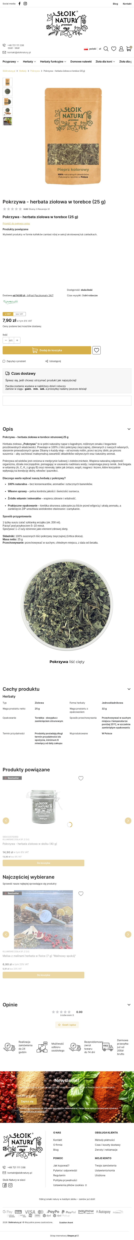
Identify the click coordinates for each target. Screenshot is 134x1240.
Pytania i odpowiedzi (65, 1170)
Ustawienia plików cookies (68, 1185)
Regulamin (35, 1108)
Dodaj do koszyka (51, 350)
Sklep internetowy (63, 1235)
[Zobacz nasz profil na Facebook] (19, 3)
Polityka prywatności (65, 1180)
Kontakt (57, 1139)
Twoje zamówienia (105, 1165)
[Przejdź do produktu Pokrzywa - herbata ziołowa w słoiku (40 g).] (43, 804)
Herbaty (22, 71)
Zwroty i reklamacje (106, 1149)
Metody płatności (105, 1139)
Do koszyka (43, 863)
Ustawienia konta (105, 1170)
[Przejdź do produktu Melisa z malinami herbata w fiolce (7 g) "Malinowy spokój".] (43, 919)
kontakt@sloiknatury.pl (19, 52)
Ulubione (100, 1175)
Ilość (5, 334)
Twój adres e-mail (26, 1095)
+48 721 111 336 (16, 45)
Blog (56, 1149)
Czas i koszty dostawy (107, 1144)
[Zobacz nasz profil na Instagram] (25, 3)
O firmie (57, 1144)
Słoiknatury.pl (9, 71)
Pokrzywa (35, 71)
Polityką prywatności (36, 1111)
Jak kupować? (61, 1165)
